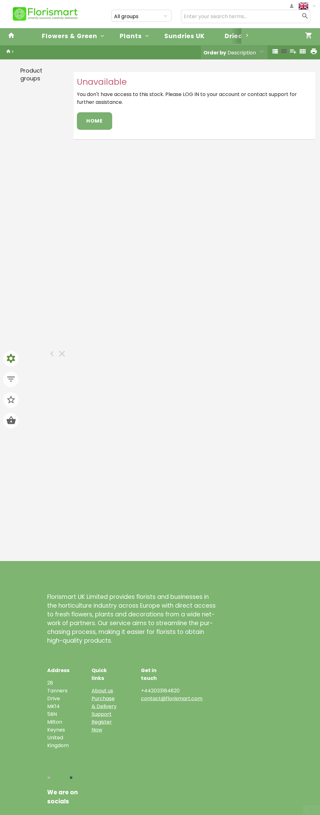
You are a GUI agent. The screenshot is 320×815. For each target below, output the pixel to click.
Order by (214, 52)
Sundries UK (184, 36)
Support (102, 714)
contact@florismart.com (171, 698)
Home (94, 120)
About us (102, 690)
